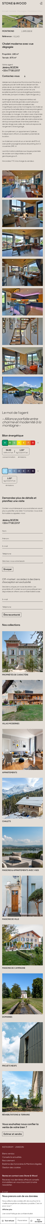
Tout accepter (38, 1221)
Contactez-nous (11, 76)
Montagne (22, 11)
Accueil (5, 11)
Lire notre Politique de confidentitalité (17, 1214)
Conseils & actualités (11, 1157)
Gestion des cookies (11, 1168)
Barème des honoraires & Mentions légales (22, 1164)
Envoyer (8, 569)
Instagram (7, 1147)
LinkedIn (19, 1147)
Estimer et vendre (13, 1134)
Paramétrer (22, 1220)
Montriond (32, 11)
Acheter (13, 11)
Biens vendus (8, 1154)
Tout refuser (9, 1221)
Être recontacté (12, 615)
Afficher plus (7, 1209)
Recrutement (8, 1161)
